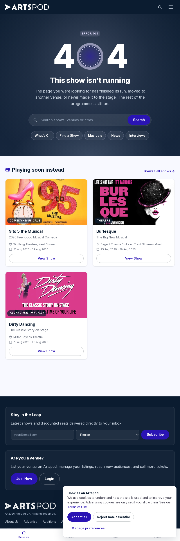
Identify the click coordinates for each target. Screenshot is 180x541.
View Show (46, 258)
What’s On (42, 135)
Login (49, 478)
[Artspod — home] (27, 7)
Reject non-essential (113, 517)
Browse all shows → (159, 171)
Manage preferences (88, 528)
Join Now (24, 478)
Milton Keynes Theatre (28, 337)
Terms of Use (77, 507)
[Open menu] (171, 7)
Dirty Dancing (22, 324)
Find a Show (69, 135)
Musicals (95, 135)
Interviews (137, 135)
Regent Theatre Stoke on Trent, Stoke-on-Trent (131, 244)
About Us (11, 521)
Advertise (31, 521)
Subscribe (155, 434)
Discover (23, 537)
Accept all (79, 517)
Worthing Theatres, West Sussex (34, 244)
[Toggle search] (159, 7)
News (115, 135)
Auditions (49, 521)
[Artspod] (30, 506)
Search (139, 120)
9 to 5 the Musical (26, 231)
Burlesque (106, 231)
